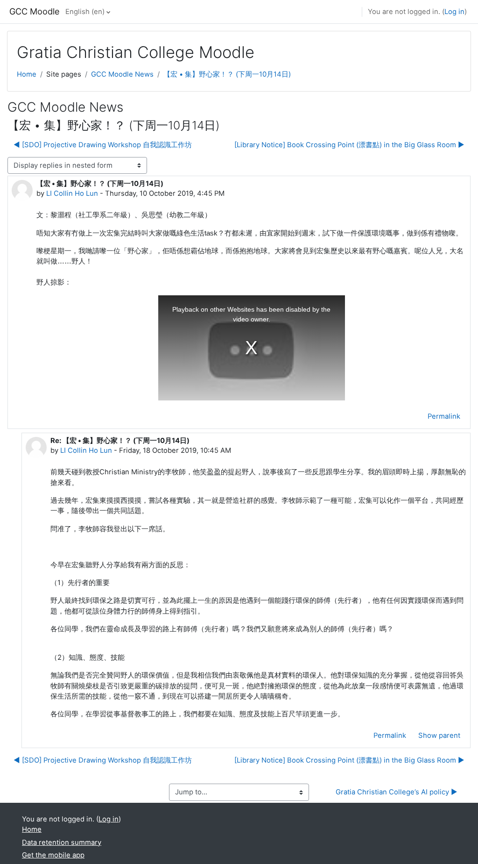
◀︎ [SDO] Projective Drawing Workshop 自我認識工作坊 (103, 145)
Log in (454, 11)
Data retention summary (61, 842)
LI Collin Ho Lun (72, 193)
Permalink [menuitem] (444, 416)
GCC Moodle (34, 11)
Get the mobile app (53, 855)
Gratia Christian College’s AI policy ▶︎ (396, 792)
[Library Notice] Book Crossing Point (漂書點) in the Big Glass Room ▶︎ (349, 145)
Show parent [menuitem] (439, 735)
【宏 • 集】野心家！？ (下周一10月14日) (227, 74)
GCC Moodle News (122, 74)
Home (26, 74)
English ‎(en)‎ (85, 11)
